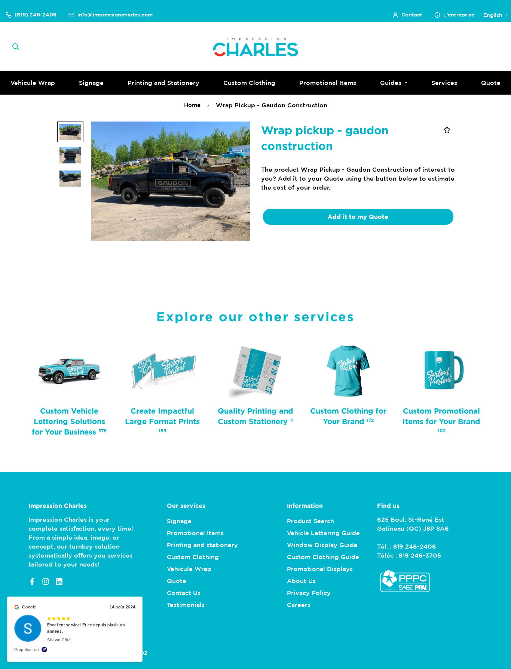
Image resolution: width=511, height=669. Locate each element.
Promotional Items (327, 82)
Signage (91, 82)
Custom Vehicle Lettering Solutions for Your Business (69, 421)
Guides (390, 82)
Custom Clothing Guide (323, 556)
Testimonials (186, 604)
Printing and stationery (202, 544)
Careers (298, 604)
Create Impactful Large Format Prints (162, 419)
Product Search (310, 521)
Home (192, 105)
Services (444, 82)
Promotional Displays (320, 568)
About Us (301, 580)
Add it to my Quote (358, 216)
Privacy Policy (309, 592)
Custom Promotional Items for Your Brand (442, 419)
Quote (176, 580)
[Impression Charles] (256, 46)
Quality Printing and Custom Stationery (255, 415)
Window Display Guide (322, 544)
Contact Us (184, 592)
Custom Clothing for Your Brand (348, 415)
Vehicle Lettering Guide (323, 533)
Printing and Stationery (163, 82)
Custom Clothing (249, 82)
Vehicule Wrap (189, 568)
